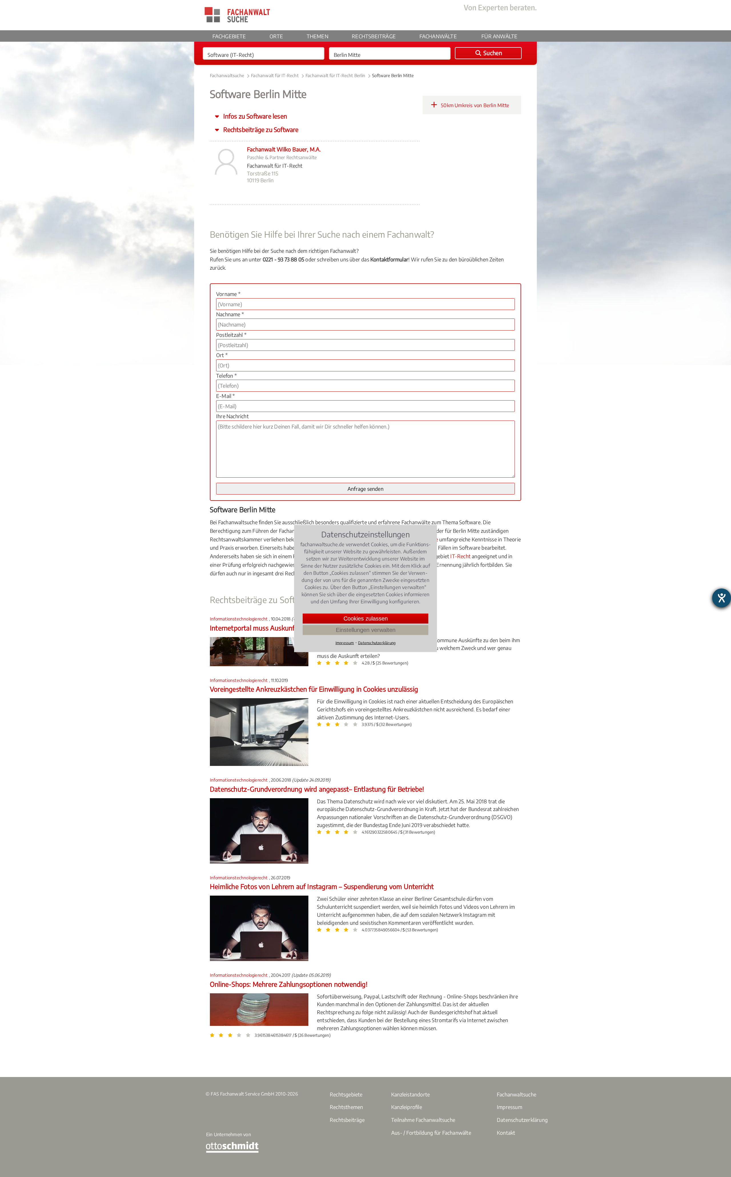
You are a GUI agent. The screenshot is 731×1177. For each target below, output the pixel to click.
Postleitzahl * (231, 334)
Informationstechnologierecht (239, 618)
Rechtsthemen (346, 1107)
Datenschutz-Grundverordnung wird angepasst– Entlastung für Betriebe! (317, 789)
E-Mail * (225, 396)
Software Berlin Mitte (393, 75)
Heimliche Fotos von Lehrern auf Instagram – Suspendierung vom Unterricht (322, 886)
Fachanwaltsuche (227, 75)
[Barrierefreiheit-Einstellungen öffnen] (721, 597)
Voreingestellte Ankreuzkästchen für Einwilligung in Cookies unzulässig (314, 689)
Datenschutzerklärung (522, 1119)
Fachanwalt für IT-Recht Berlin (335, 75)
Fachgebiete (229, 36)
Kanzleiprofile (406, 1107)
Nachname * (230, 314)
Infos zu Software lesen (254, 116)
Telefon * (226, 375)
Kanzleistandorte (410, 1094)
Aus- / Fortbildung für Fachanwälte (431, 1132)
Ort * (222, 355)
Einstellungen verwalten (365, 630)
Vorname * (228, 294)
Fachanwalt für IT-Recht (275, 75)
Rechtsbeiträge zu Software (260, 129)
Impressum (509, 1107)
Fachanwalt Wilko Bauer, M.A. (284, 149)
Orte (276, 36)
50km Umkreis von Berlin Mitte (474, 105)
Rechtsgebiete (346, 1094)
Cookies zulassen (366, 618)
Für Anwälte (499, 36)
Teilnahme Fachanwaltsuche (423, 1119)
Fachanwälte (438, 36)
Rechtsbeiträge (374, 36)
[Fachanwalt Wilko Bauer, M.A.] (225, 175)
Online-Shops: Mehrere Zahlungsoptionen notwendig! (288, 984)
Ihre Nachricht (232, 416)
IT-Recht (460, 556)
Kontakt (506, 1132)
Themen (317, 36)
